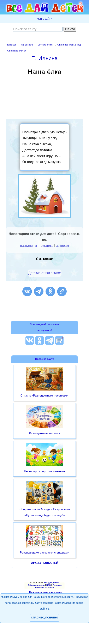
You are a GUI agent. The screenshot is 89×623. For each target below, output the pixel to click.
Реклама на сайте (44, 587)
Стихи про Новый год (69, 44)
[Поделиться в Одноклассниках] (50, 291)
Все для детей (51, 582)
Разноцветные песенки (44, 433)
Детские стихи (45, 44)
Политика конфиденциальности (45, 592)
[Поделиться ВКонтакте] (27, 291)
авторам (62, 245)
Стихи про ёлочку (16, 50)
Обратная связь (36, 585)
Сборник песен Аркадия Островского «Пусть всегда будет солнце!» (44, 512)
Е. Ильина (44, 58)
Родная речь (27, 44)
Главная (11, 44)
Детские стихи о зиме (44, 273)
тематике (46, 245)
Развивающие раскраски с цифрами (44, 552)
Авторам (57, 585)
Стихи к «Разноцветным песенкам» (44, 395)
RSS (48, 585)
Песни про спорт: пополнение (44, 471)
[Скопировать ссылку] (62, 291)
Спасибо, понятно (44, 617)
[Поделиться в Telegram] (38, 291)
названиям (28, 245)
